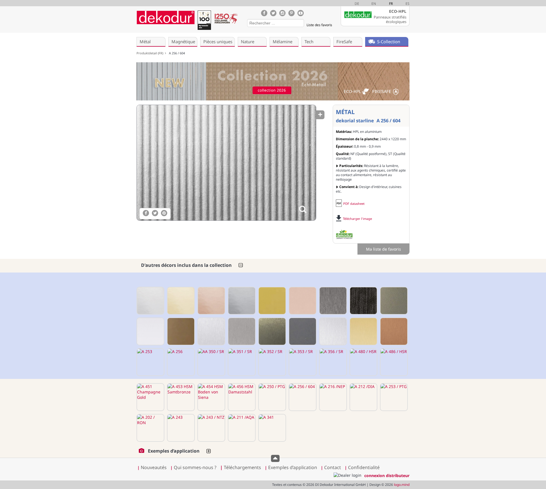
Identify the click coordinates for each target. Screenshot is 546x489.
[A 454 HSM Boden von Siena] (210, 397)
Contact (332, 467)
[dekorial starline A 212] (210, 301)
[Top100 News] (204, 21)
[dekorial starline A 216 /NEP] (332, 397)
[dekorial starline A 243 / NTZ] (210, 428)
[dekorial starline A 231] (271, 301)
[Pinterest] (291, 13)
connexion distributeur (387, 475)
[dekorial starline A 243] (180, 428)
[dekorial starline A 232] (302, 301)
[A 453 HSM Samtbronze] (180, 397)
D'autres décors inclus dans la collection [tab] (186, 265)
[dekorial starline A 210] (149, 301)
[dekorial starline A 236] (393, 301)
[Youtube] (300, 13)
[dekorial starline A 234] (362, 301)
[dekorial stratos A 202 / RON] (149, 428)
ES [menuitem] (408, 3)
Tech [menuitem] (309, 41)
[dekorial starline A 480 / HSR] (362, 362)
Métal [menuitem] (145, 41)
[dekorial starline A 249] (302, 331)
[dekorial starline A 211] (180, 301)
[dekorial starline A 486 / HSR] (393, 362)
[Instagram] (282, 13)
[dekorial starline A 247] (241, 331)
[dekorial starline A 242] (180, 331)
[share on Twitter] (155, 213)
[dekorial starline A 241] (149, 331)
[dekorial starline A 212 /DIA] (362, 397)
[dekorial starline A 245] (210, 331)
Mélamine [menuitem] (282, 41)
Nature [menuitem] (247, 41)
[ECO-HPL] (344, 234)
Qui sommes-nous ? (195, 467)
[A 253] (149, 362)
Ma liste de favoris (383, 249)
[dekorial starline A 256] (180, 362)
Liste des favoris (319, 24)
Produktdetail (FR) (150, 53)
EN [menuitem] (373, 3)
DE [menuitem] (357, 3)
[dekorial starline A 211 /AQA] (241, 428)
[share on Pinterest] (164, 213)
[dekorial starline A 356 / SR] (332, 362)
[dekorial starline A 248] (271, 331)
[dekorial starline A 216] (241, 301)
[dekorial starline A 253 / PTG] (393, 397)
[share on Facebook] (146, 213)
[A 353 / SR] (302, 362)
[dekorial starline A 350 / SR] (210, 362)
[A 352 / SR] (271, 362)
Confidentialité (364, 467)
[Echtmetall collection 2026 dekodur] (273, 82)
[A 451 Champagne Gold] (149, 397)
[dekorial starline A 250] (332, 331)
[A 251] (362, 331)
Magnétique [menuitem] (183, 41)
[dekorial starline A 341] (271, 428)
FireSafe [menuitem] (344, 41)
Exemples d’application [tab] (174, 451)
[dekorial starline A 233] (332, 301)
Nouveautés (154, 467)
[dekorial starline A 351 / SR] (241, 362)
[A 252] (393, 331)
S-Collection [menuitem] (388, 41)
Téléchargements (240, 467)
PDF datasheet (354, 203)
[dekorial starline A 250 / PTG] (271, 397)
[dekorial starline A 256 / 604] (226, 163)
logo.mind (402, 484)
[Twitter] (273, 13)
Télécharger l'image (357, 218)
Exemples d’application (292, 467)
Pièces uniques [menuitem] (217, 41)
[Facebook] (264, 13)
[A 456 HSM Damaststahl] (241, 397)
